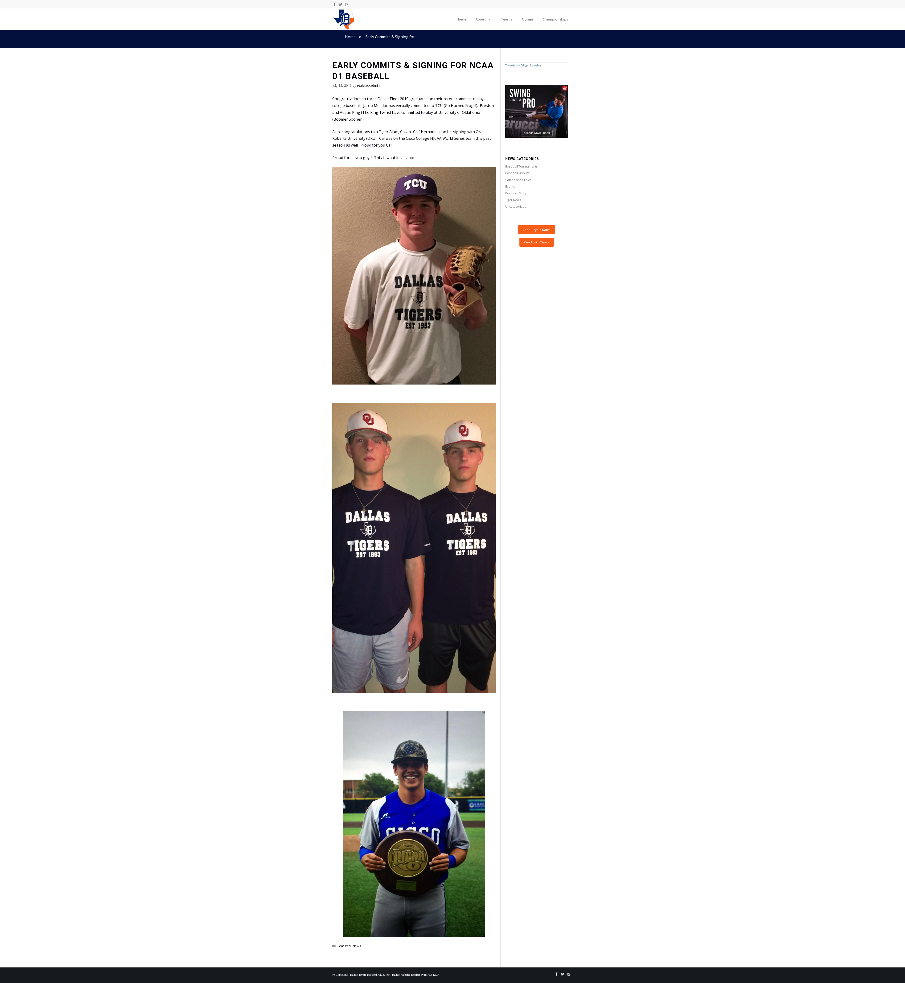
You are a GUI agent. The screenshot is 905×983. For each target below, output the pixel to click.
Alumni (527, 19)
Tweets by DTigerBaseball (523, 65)
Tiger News (513, 200)
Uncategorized (515, 206)
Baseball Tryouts (517, 173)
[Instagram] (347, 4)
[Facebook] (334, 4)
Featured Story (516, 193)
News (357, 946)
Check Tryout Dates (537, 230)
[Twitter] (340, 4)
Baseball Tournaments (521, 166)
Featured (344, 946)
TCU (439, 105)
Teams (506, 19)
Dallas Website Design (406, 974)
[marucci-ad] (536, 137)
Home (461, 19)
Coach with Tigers (536, 242)
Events (510, 186)
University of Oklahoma (459, 112)
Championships (555, 19)
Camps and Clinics (518, 180)
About (481, 19)
